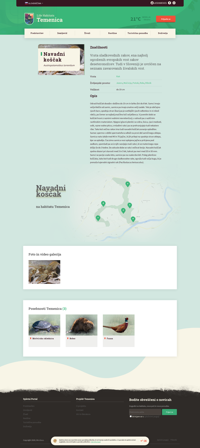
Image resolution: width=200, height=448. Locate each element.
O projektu (81, 406)
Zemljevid (62, 33)
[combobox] (34, 3)
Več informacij (96, 442)
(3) (64, 308)
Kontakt (79, 410)
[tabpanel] (44, 330)
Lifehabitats (160, 2)
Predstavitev (37, 33)
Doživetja (163, 33)
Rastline (112, 33)
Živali (87, 33)
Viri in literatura (83, 414)
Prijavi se (169, 412)
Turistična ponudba (138, 33)
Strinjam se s (145, 416)
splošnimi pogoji (151, 416)
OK (145, 440)
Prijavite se (165, 19)
